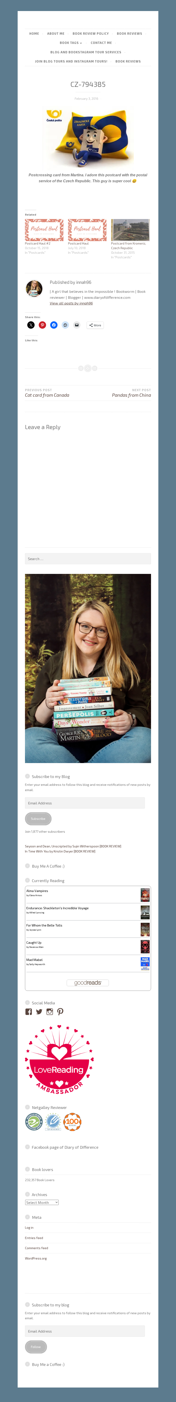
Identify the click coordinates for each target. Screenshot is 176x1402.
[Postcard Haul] (87, 230)
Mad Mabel (34, 960)
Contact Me (101, 43)
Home (34, 33)
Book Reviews (129, 33)
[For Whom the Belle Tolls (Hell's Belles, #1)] (145, 935)
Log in (29, 1227)
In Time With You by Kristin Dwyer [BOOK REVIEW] (60, 851)
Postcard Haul (78, 243)
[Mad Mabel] (145, 970)
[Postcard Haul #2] (44, 230)
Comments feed (36, 1248)
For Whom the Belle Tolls (44, 925)
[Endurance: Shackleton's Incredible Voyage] (145, 919)
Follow (36, 1347)
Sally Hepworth (37, 964)
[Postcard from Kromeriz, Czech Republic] (130, 230)
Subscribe (38, 819)
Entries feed (34, 1238)
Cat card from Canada (47, 393)
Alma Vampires (37, 891)
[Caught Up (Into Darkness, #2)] (145, 952)
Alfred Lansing (36, 912)
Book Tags (69, 43)
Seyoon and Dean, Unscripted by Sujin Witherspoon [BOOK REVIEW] (73, 846)
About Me (56, 33)
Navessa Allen (36, 947)
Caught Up (33, 942)
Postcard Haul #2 (37, 243)
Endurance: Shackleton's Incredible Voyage (57, 908)
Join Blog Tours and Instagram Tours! (71, 61)
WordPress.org (36, 1258)
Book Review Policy (91, 33)
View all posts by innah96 (71, 303)
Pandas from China (131, 393)
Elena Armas (35, 895)
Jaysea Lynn (35, 929)
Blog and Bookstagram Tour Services (85, 52)
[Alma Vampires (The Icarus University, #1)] (145, 901)
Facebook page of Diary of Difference (65, 1147)
